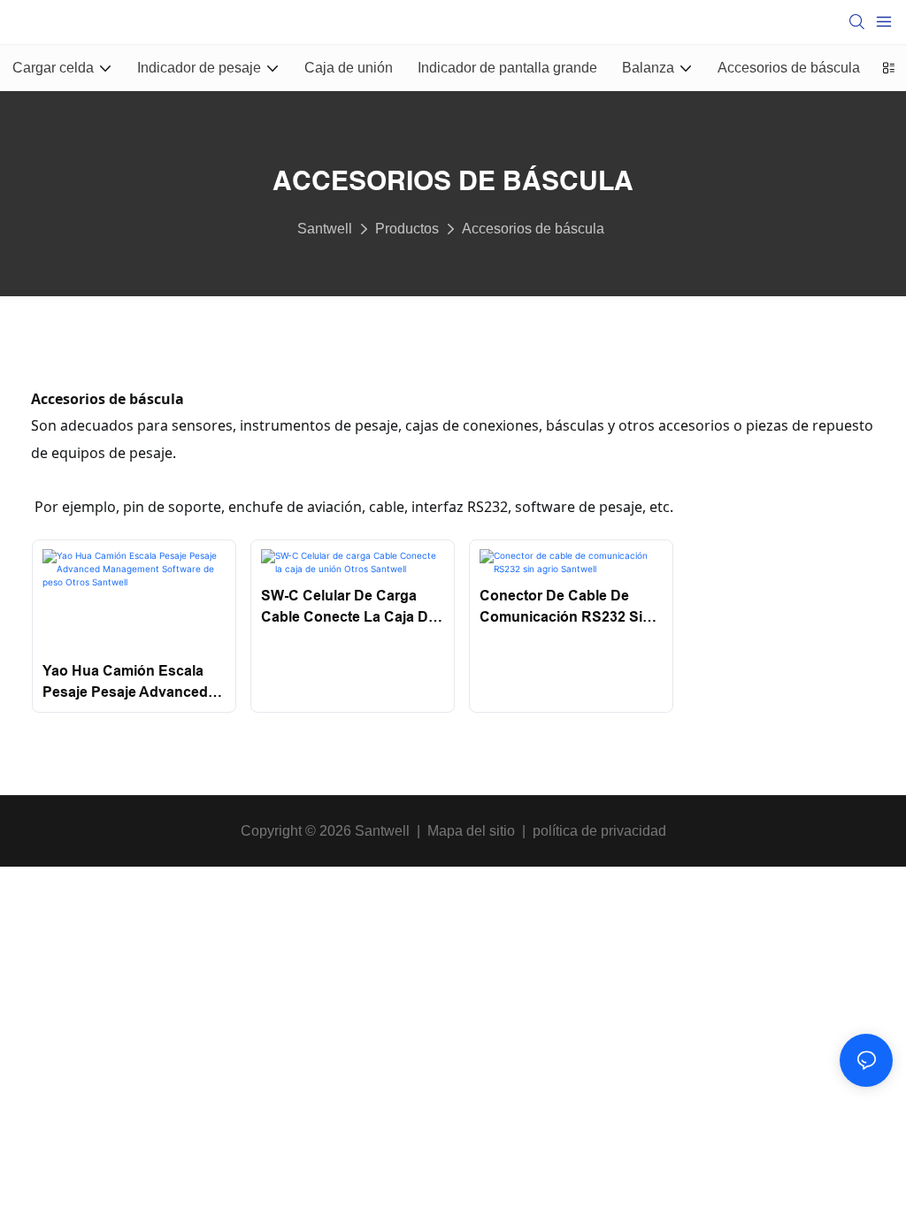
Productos (407, 228)
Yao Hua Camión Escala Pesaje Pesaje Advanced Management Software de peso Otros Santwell (128, 683)
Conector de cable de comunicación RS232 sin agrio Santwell (565, 608)
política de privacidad (599, 830)
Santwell (324, 228)
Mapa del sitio (471, 830)
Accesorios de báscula (533, 228)
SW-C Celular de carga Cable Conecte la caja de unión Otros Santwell (348, 608)
